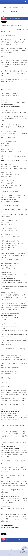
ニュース (5, 7)
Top (1, 7)
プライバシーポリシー (12, 551)
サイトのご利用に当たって (22, 551)
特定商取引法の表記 (23, 552)
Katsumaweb (5, 2)
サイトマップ (18, 549)
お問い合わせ (24, 549)
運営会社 (12, 549)
